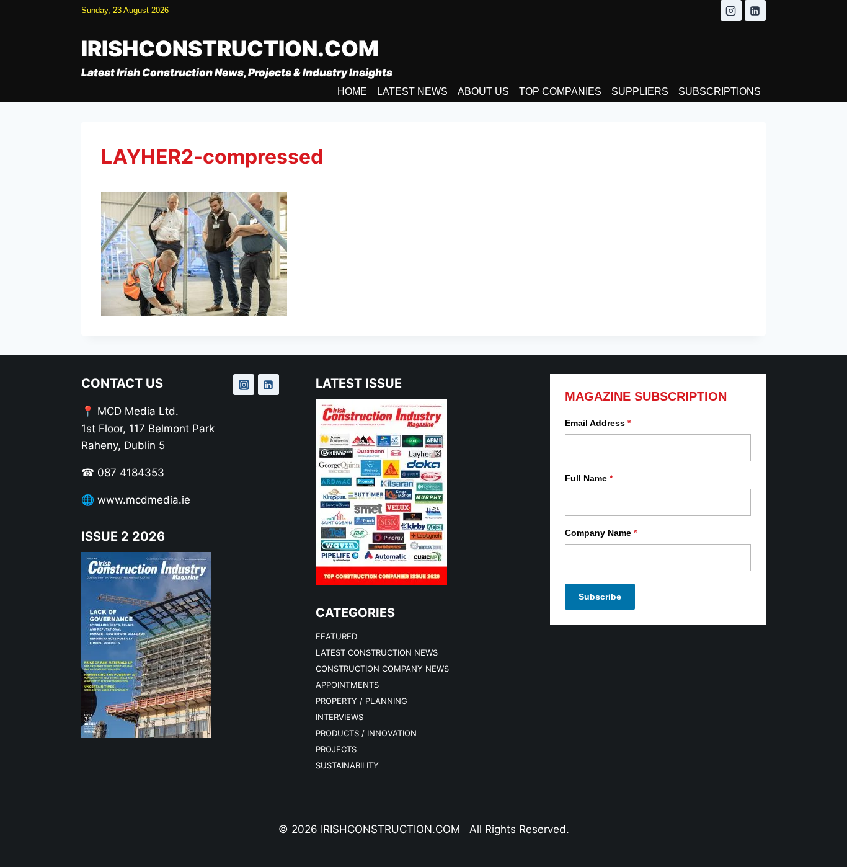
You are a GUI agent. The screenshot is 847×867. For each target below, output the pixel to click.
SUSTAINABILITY (347, 765)
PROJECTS (336, 749)
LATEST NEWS (412, 91)
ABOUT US (483, 91)
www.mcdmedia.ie (143, 500)
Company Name (601, 533)
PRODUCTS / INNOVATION (366, 733)
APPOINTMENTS (347, 685)
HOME (352, 91)
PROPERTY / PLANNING (361, 701)
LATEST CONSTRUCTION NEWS (377, 652)
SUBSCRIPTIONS (719, 91)
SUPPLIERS (639, 91)
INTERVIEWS (339, 717)
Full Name (589, 478)
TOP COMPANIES (560, 91)
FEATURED (336, 636)
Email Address (598, 423)
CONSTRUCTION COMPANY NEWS (382, 669)
